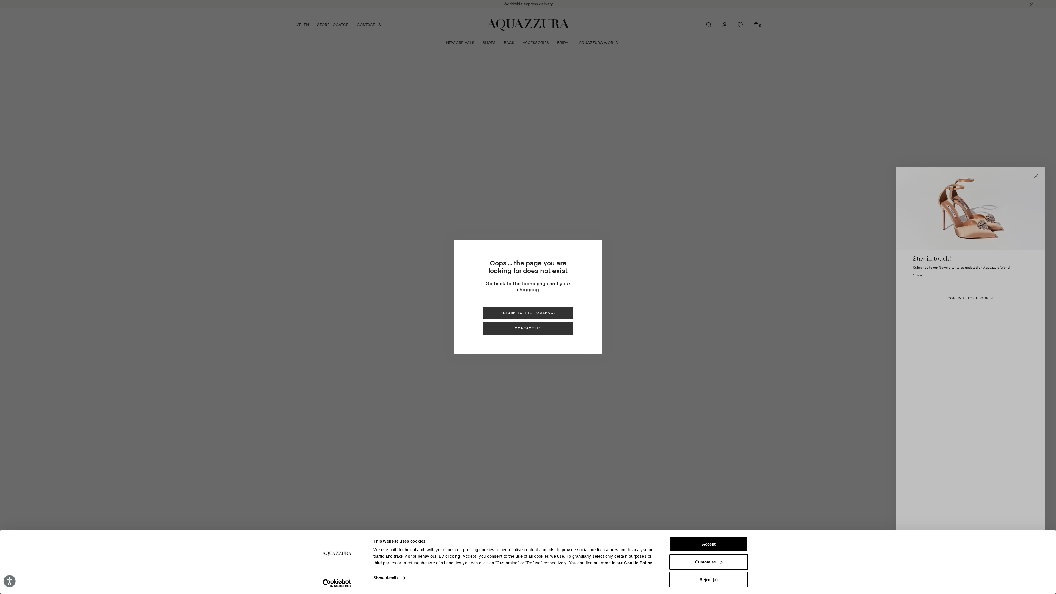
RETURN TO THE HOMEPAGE (528, 313)
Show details (385, 578)
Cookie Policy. (638, 562)
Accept (709, 544)
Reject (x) (709, 579)
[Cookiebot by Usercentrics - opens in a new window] (337, 583)
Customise (705, 562)
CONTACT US (528, 328)
